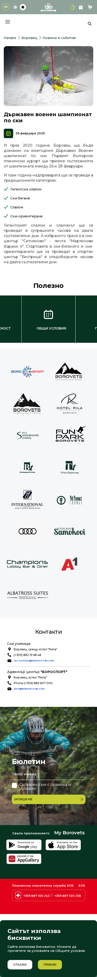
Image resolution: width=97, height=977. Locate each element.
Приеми (50, 964)
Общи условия (51, 328)
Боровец (29, 38)
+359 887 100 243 (36, 896)
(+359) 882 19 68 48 (27, 655)
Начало (10, 38)
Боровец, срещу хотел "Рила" (35, 649)
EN (6, 7)
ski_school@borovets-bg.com (34, 660)
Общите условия (70, 951)
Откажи (20, 964)
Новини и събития (59, 38)
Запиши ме (23, 799)
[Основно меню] (7, 22)
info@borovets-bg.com (29, 688)
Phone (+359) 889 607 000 (33, 683)
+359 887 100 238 (67, 896)
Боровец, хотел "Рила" (30, 677)
